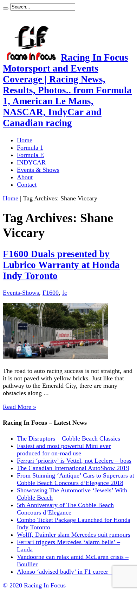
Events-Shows (21, 292)
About (25, 177)
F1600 (51, 292)
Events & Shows (38, 169)
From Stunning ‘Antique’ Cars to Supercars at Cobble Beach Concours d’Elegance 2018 (75, 479)
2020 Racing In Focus (37, 585)
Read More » (19, 406)
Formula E (30, 154)
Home (24, 140)
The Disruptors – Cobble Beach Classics (68, 438)
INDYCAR (31, 162)
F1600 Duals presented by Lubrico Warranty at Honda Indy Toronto (61, 265)
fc (64, 292)
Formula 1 (30, 147)
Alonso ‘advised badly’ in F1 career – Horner (75, 571)
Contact (27, 184)
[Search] (5, 8)
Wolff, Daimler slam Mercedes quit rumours (73, 534)
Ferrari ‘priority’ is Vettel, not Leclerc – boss (74, 460)
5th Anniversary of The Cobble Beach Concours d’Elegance (65, 508)
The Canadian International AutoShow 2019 (73, 468)
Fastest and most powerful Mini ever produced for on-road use (64, 449)
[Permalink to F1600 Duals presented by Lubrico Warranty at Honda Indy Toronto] (55, 357)
